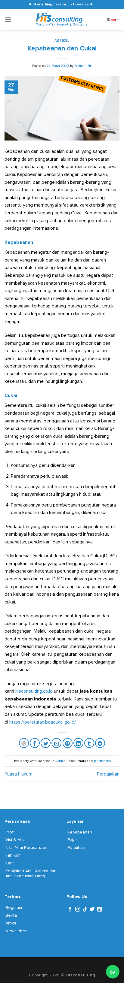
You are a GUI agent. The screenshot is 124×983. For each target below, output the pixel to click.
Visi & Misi (15, 839)
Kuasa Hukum (19, 774)
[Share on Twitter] (46, 743)
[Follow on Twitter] (92, 909)
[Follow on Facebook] (70, 909)
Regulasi (13, 907)
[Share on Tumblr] (89, 743)
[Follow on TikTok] (84, 909)
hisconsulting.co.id (34, 691)
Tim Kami (14, 855)
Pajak (72, 839)
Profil (10, 832)
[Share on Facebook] (35, 743)
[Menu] (8, 19)
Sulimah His (83, 66)
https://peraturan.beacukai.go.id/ (42, 722)
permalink (102, 760)
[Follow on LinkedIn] (99, 909)
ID (109, 19)
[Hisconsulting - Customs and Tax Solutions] (62, 19)
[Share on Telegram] (100, 743)
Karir (9, 863)
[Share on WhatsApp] (24, 743)
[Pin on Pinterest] (68, 743)
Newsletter (16, 930)
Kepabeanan (79, 832)
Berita (11, 915)
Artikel (62, 41)
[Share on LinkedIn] (78, 743)
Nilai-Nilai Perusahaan (26, 847)
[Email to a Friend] (56, 743)
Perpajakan (108, 774)
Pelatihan (76, 847)
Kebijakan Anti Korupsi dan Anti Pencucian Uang (31, 873)
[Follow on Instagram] (77, 909)
